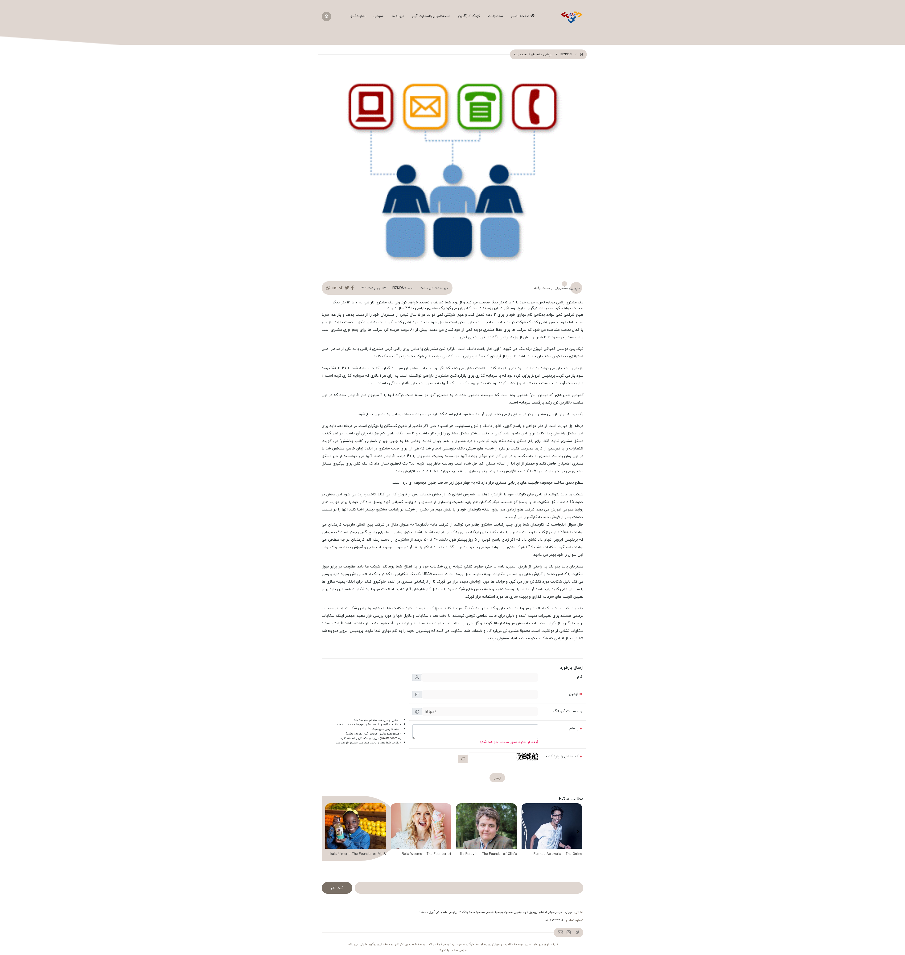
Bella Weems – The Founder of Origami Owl (426, 854)
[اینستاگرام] (569, 932)
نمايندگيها (358, 16)
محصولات (495, 16)
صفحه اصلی (521, 16)
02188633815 (554, 920)
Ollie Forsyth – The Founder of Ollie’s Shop (487, 854)
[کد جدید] (463, 759)
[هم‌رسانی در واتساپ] (328, 288)
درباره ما (398, 16)
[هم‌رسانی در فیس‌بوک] (352, 288)
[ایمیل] (560, 932)
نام (579, 676)
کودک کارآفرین (469, 16)
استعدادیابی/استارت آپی (431, 16)
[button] (578, 831)
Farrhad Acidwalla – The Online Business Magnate (558, 854)
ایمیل (573, 693)
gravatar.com (388, 738)
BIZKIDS (566, 54)
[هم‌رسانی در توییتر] (347, 288)
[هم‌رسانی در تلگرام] (340, 288)
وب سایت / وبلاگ (567, 711)
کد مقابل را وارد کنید (561, 756)
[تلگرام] (577, 932)
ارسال (497, 778)
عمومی (379, 16)
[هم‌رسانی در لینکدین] (334, 288)
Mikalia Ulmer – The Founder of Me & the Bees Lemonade (356, 854)
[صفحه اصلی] (581, 54)
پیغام (573, 728)
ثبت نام (337, 888)
